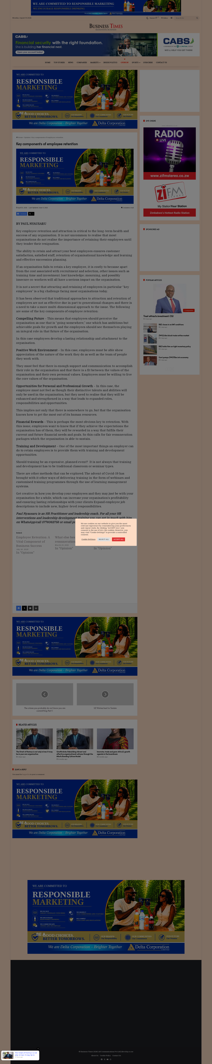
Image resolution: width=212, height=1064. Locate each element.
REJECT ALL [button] (104, 539)
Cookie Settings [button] (88, 539)
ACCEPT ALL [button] (118, 539)
